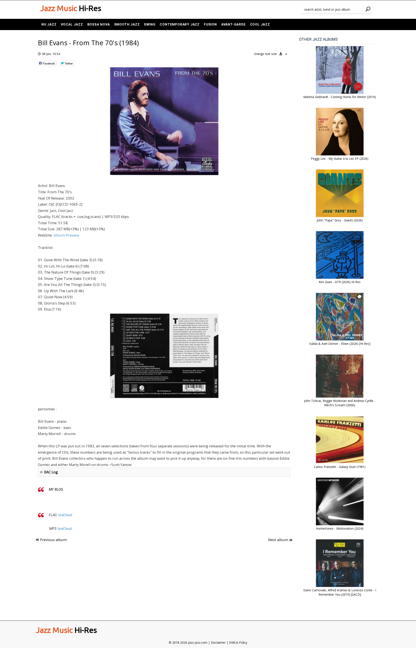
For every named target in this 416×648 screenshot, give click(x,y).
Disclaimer (218, 642)
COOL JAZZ (260, 24)
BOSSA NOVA (98, 24)
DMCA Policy (238, 642)
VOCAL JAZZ (72, 24)
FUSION (210, 24)
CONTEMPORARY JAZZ (180, 24)
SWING (149, 24)
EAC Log (51, 471)
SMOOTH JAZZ (127, 24)
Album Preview (66, 235)
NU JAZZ (49, 24)
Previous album (53, 539)
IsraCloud (65, 515)
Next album (278, 539)
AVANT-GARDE (233, 24)
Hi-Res (70, 8)
